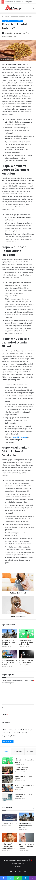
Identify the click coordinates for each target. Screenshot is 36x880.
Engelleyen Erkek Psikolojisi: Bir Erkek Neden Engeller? (26, 642)
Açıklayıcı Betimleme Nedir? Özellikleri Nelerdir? (9, 662)
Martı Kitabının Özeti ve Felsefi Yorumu (26, 661)
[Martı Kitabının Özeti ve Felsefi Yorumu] (26, 654)
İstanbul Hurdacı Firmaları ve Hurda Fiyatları (8, 642)
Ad (3, 707)
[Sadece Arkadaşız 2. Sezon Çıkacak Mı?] (7, 770)
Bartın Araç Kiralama (9, 823)
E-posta (5, 714)
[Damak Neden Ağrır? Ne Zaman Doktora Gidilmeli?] (26, 837)
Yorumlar (30, 751)
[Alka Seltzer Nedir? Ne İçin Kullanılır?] (7, 797)
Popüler (5, 751)
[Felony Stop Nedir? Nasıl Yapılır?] (7, 779)
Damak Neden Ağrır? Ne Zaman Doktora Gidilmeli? (26, 846)
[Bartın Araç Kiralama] (9, 817)
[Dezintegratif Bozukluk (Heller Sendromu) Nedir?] (9, 837)
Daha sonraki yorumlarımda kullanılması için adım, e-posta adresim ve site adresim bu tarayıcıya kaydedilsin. (17, 733)
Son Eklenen (17, 751)
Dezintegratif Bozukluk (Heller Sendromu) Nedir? (8, 846)
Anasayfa (6, 16)
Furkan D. (7, 33)
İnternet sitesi (6, 722)
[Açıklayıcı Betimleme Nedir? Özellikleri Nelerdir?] (9, 654)
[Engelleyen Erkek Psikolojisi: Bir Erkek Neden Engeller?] (26, 633)
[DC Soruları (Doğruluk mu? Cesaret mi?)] (7, 788)
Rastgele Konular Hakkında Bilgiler (21, 16)
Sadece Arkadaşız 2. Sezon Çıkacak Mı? (22, 769)
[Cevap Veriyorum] (13, 8)
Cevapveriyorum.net (18, 863)
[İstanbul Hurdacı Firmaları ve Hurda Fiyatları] (9, 633)
